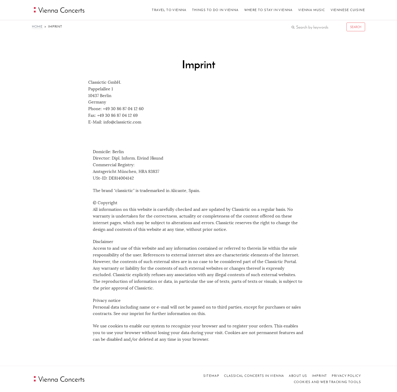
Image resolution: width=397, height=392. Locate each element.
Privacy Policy (346, 376)
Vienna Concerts (61, 379)
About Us (298, 376)
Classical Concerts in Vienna (254, 376)
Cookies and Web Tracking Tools (327, 382)
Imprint (319, 376)
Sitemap (211, 376)
